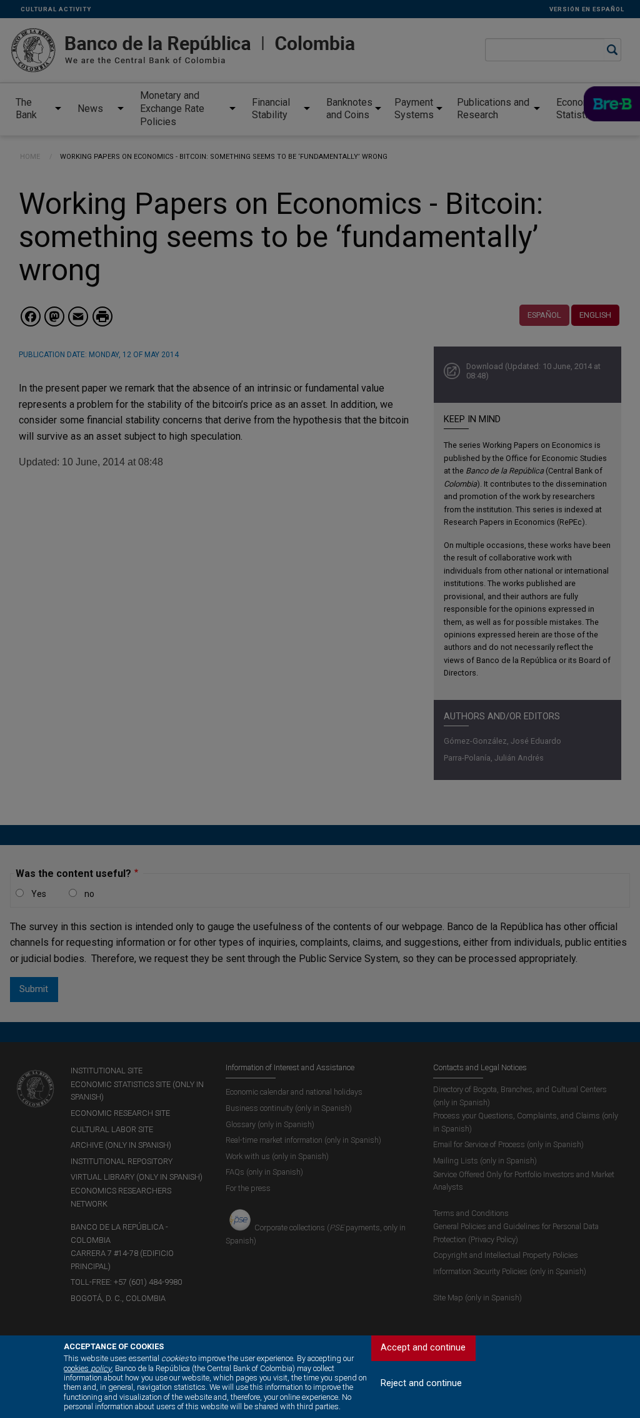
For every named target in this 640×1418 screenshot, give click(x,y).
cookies (87, 1368)
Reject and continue (421, 1383)
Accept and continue (423, 1347)
